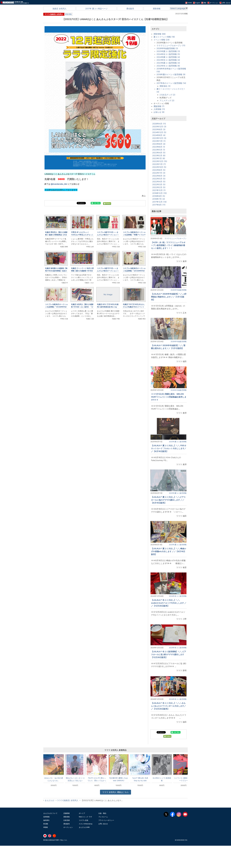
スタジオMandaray (85, 824)
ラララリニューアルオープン (175, 238)
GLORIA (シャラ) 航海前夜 (162, 779)
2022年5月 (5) (158, 178)
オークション (68, 827)
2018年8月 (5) (158, 196)
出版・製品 (102, 813)
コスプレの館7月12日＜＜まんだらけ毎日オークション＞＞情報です (108, 234)
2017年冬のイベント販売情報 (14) (171, 83)
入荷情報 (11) (159, 109)
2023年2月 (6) (158, 155)
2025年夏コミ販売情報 (177, 442)
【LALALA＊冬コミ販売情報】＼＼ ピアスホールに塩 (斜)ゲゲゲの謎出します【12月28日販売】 (168, 654)
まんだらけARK (84, 827)
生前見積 (66, 820)
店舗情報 (66, 813)
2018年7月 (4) (158, 199)
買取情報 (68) (160, 34)
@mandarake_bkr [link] (59, 184)
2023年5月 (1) (158, 149)
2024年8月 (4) (158, 135)
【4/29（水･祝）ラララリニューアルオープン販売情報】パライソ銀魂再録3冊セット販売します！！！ (168, 245)
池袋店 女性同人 (59, 8)
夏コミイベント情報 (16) (164, 37)
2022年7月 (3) (158, 173)
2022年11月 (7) (159, 164)
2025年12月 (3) (159, 126)
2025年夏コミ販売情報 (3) (168, 51)
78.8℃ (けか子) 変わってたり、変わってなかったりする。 (97, 779)
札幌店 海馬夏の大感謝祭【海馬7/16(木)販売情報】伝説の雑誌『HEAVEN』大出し (56, 270)
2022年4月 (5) (158, 181)
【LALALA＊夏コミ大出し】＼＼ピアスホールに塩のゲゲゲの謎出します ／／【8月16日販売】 (168, 500)
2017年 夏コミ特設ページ (96, 8)
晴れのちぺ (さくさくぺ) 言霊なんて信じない (75, 779)
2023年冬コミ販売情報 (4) (168, 60)
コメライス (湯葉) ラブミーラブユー (183, 779)
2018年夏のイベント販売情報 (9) (171, 74)
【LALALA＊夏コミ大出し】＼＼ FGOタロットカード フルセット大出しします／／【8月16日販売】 (168, 448)
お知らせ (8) (159, 112)
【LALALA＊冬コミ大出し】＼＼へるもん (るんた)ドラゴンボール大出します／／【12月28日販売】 (168, 706)
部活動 (45, 824)
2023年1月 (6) (158, 158)
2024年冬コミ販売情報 (177, 596)
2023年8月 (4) (158, 144)
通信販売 (130, 8)
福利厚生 (46, 820)
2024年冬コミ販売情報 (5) (168, 54)
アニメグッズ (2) (167, 100)
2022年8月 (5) (158, 170)
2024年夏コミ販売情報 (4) (168, 57)
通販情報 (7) (159, 106)
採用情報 (46, 817)
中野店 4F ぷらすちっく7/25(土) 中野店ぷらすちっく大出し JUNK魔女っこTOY (82, 234)
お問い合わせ (103, 824)
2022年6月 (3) (158, 176)
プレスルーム (103, 817)
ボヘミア (82, 813)
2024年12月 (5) (159, 132)
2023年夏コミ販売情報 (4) (168, 63)
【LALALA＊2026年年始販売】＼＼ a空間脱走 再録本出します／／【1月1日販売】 (168, 297)
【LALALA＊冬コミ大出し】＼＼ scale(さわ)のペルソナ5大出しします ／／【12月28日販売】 (168, 603)
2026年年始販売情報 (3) (167, 48)
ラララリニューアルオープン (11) (171, 45)
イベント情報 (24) (162, 39)
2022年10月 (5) (159, 167)
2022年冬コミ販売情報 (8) (168, 66)
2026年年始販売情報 (178, 290)
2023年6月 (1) (158, 147)
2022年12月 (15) (159, 161)
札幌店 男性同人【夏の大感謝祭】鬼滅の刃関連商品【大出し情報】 (56, 234)
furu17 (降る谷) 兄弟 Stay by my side (140, 779)
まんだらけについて (50, 813)
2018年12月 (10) (159, 193)
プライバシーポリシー (106, 820)
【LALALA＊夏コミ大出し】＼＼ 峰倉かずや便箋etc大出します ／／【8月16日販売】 (168, 551)
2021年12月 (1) (159, 190)
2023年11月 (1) (159, 141)
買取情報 (156, 8)
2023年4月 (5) (158, 152)
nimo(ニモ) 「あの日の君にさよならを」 (53, 779)
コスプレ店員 (83, 820)
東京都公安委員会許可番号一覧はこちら (55, 840)
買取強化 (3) (165, 86)
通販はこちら (115, 792)
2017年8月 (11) (158, 204)
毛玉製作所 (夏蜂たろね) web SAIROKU (118, 779)
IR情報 (45, 827)
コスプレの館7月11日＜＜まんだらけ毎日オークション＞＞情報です (108, 270)
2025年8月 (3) (158, 129)
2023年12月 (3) (159, 138)
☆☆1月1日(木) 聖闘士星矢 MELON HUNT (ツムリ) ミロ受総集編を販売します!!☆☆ (168, 397)
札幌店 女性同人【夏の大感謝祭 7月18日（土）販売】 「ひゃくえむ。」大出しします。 (82, 306)
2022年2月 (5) (158, 187)
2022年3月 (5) (158, 184)
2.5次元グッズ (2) (167, 94)
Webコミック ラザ (85, 817)
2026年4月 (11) (159, 123)
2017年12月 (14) (159, 202)
